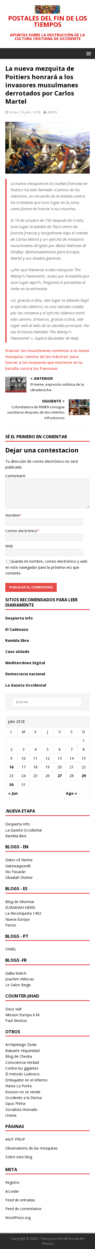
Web (9, 545)
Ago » (71, 793)
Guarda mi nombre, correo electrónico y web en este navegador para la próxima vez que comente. (46, 567)
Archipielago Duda (20, 1044)
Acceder (12, 1191)
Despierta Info (19, 618)
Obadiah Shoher (19, 877)
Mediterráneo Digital (25, 662)
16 (11, 766)
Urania (10, 1115)
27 (60, 775)
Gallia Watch (15, 973)
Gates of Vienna (18, 859)
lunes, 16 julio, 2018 (25, 112)
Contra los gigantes (22, 1068)
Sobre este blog (18, 1156)
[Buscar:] (48, 702)
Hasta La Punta (18, 1085)
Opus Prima (15, 1103)
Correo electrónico (21, 530)
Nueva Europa (17, 919)
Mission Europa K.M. (22, 1014)
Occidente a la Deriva (23, 1097)
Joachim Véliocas (19, 978)
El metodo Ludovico (22, 1073)
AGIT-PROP (15, 1139)
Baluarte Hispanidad (22, 1050)
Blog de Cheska (18, 1056)
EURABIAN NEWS (20, 907)
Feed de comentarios (23, 1208)
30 (11, 784)
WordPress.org (18, 1217)
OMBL (10, 948)
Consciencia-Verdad (22, 1062)
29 (84, 775)
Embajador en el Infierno (26, 1079)
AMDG (52, 112)
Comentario (15, 475)
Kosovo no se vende (22, 1091)
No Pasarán (15, 871)
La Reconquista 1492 (23, 913)
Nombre (12, 515)
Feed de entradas (20, 1199)
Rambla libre (17, 640)
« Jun (13, 793)
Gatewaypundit (18, 865)
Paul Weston (16, 1020)
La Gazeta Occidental (25, 685)
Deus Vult (13, 1008)
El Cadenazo (16, 629)
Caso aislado (17, 651)
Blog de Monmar (19, 901)
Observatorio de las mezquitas (31, 1148)
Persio (10, 925)
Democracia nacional (25, 673)
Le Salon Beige (18, 984)
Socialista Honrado (21, 1109)
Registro (12, 1182)
